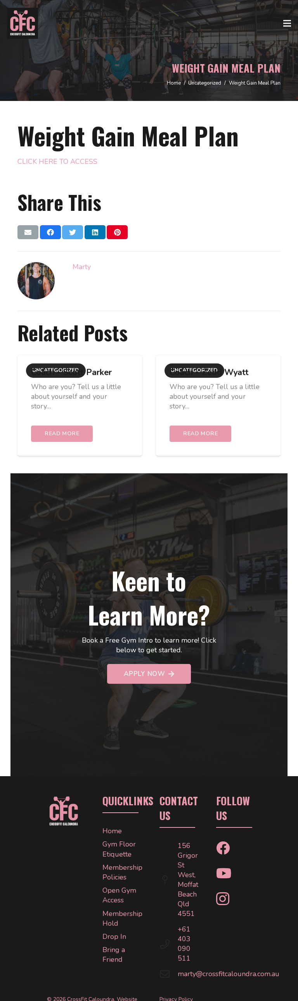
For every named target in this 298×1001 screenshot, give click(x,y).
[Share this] (50, 232)
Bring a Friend (113, 954)
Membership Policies (122, 872)
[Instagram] (222, 899)
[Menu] (287, 23)
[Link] (22, 23)
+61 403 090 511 (184, 944)
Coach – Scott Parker (71, 372)
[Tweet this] (72, 232)
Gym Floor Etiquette (119, 848)
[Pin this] (117, 232)
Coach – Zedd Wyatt (209, 372)
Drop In (114, 936)
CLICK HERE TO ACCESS (57, 161)
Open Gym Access (119, 895)
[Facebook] (223, 848)
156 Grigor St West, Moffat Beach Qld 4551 (188, 879)
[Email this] (27, 232)
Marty (82, 266)
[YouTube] (223, 873)
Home (112, 831)
